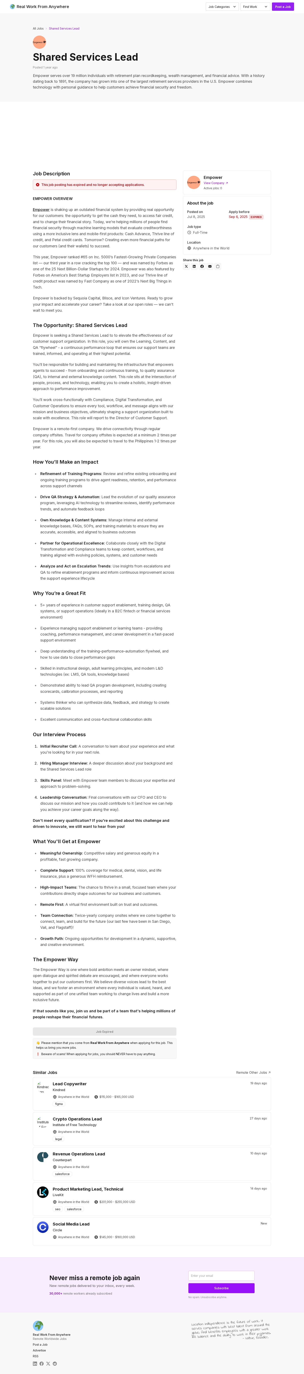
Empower (41, 209)
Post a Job (283, 6)
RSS (35, 1356)
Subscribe (221, 1288)
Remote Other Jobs (251, 1072)
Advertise (39, 1350)
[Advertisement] (152, 133)
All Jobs (38, 28)
